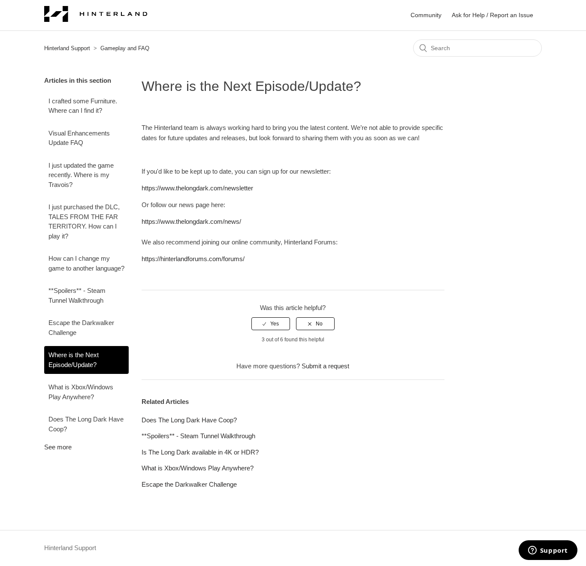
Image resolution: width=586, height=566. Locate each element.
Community (426, 15)
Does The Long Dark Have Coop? (86, 424)
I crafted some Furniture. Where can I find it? (82, 105)
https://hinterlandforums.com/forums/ (193, 258)
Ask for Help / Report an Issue (492, 15)
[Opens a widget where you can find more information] (547, 551)
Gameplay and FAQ (124, 48)
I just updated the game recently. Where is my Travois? (81, 175)
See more (58, 447)
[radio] (270, 323)
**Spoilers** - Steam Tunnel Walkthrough (77, 295)
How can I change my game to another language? (86, 263)
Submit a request (325, 366)
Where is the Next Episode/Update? (73, 359)
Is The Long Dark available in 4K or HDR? (200, 452)
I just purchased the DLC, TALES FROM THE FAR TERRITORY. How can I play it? (84, 221)
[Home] (95, 19)
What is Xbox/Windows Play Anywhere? (80, 391)
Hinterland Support (67, 48)
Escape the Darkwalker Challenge (81, 327)
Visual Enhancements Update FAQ (79, 138)
